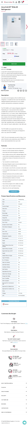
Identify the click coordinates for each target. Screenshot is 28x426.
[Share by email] (26, 91)
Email (20, 88)
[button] (25, 423)
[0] (22, 2)
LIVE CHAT (15, 370)
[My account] (16, 2)
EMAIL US (16, 363)
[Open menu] (2, 2)
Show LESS (14, 191)
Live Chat (10, 88)
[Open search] (13, 2)
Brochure (6, 304)
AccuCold (3, 11)
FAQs (26, 323)
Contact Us (15, 342)
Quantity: (5, 59)
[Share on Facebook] (18, 91)
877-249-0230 (16, 356)
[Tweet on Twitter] (23, 91)
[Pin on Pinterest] (21, 91)
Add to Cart (14, 63)
